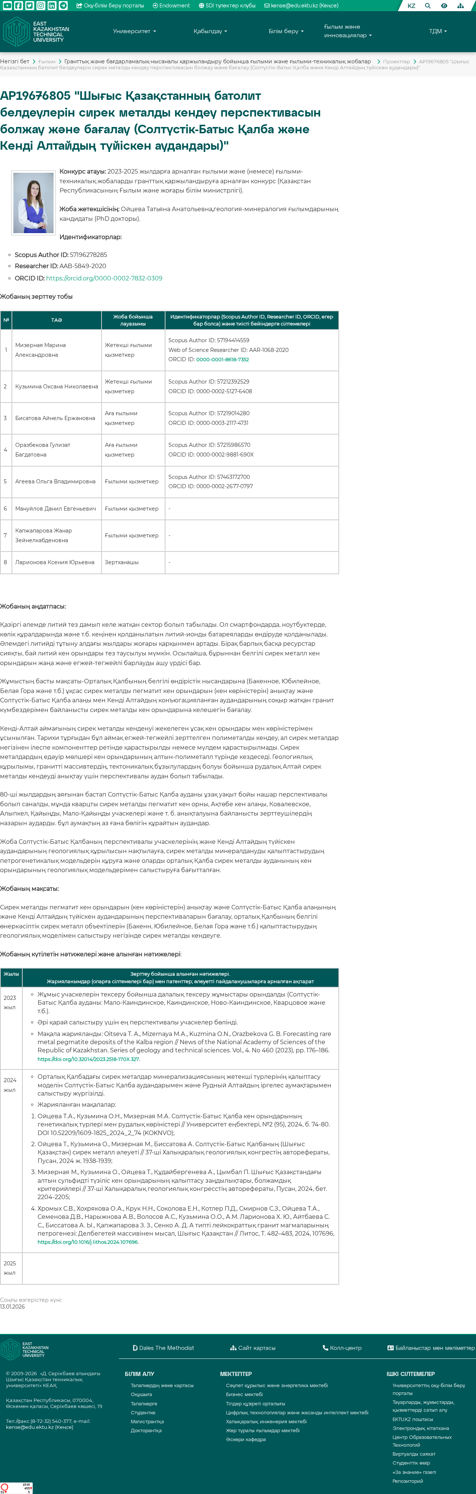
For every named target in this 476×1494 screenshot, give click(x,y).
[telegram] (63, 5)
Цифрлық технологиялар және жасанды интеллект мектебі (297, 1413)
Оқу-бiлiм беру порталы (114, 6)
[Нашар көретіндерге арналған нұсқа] (444, 5)
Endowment (175, 6)
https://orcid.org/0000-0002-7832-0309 (104, 278)
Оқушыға (141, 1394)
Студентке (143, 1413)
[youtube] (7, 5)
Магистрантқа (147, 1422)
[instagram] (40, 5)
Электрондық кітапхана (421, 1428)
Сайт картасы (256, 1348)
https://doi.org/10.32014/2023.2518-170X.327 (88, 1059)
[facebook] (18, 5)
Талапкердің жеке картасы (162, 1385)
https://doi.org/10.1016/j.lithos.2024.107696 (88, 1242)
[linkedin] (52, 5)
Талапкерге (144, 1404)
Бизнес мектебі (244, 1394)
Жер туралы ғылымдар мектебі (263, 1430)
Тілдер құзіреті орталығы (255, 1404)
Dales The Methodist (166, 1348)
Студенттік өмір (411, 1463)
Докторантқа (146, 1430)
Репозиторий (408, 1481)
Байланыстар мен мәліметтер (434, 1348)
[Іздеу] (427, 5)
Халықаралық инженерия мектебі (266, 1422)
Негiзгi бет (14, 61)
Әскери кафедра (246, 1439)
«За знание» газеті (414, 1472)
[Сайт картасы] (460, 5)
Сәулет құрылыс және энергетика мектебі (277, 1385)
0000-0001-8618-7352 (222, 359)
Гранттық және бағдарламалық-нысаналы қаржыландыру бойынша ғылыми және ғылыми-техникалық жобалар (219, 61)
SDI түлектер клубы (230, 6)
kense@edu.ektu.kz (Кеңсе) (304, 6)
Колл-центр (345, 1348)
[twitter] (29, 5)
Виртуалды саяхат (414, 1454)
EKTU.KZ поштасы (413, 1419)
